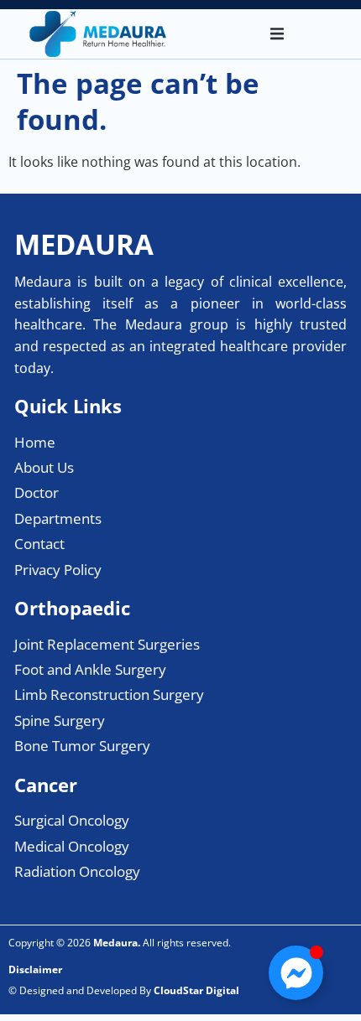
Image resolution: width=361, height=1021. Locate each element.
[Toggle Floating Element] (296, 973)
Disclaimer (35, 969)
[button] (277, 34)
